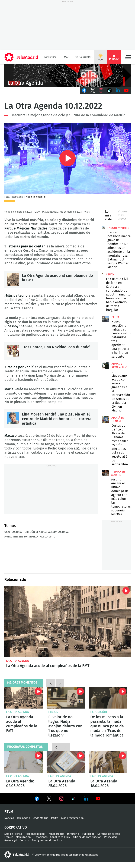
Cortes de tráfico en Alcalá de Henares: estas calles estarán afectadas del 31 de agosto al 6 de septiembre (105, 419)
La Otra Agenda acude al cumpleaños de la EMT (13, 279)
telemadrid (16, 854)
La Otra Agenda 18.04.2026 (108, 762)
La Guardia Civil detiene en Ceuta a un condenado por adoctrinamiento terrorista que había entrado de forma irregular (102, 273)
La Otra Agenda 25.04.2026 (66, 762)
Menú (128, 57)
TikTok (109, 90)
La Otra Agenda (17, 660)
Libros (53, 711)
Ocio (7, 532)
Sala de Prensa (13, 834)
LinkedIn (118, 90)
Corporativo (15, 827)
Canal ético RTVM (60, 837)
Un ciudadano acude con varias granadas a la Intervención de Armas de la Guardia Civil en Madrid (105, 365)
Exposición (98, 711)
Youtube (126, 90)
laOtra (54, 818)
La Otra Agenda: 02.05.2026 (23, 762)
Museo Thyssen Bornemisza (21, 537)
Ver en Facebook (36, 799)
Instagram (101, 90)
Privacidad (110, 837)
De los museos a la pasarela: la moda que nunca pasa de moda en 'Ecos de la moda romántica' (108, 698)
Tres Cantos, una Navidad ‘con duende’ (13, 351)
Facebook (84, 90)
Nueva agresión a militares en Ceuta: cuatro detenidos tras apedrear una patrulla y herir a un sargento (105, 319)
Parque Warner (118, 227)
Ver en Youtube (98, 798)
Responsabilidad (35, 834)
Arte (52, 537)
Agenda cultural (58, 532)
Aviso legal (10, 840)
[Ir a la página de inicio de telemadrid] (21, 57)
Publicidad (88, 834)
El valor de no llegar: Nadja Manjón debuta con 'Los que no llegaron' (66, 698)
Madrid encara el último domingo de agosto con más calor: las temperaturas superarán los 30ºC (105, 473)
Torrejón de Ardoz (35, 532)
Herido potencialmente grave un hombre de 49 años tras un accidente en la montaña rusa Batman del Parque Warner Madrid (103, 227)
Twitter (92, 90)
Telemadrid (23, 818)
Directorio (73, 834)
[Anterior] (50, 683)
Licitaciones (40, 837)
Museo (44, 537)
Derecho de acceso (108, 834)
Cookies (24, 840)
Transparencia (55, 834)
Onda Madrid (83, 57)
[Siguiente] (60, 683)
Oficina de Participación (87, 837)
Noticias (50, 57)
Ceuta (110, 274)
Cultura (17, 532)
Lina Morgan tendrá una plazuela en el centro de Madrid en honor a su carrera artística (13, 418)
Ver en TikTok (73, 799)
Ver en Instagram (61, 798)
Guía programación (72, 818)
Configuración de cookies (47, 840)
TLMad (65, 57)
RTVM (8, 811)
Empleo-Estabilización (17, 837)
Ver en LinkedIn (85, 798)
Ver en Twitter (49, 799)
